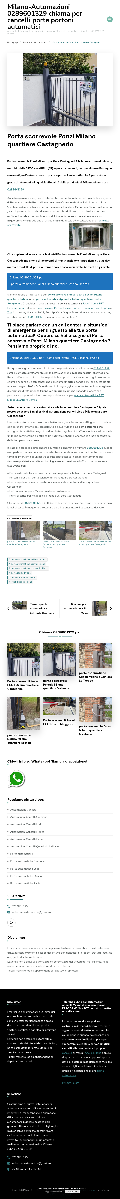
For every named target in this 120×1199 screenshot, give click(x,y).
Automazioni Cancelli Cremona (28, 817)
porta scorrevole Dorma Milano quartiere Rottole (19, 739)
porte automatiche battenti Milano (28, 559)
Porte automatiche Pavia (25, 883)
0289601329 (16, 189)
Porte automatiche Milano (26, 876)
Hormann (87, 308)
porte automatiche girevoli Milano (28, 563)
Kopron (105, 308)
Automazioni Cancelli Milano (27, 832)
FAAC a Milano (92, 1053)
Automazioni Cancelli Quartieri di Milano (34, 846)
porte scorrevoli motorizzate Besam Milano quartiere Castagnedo (56, 544)
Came (94, 303)
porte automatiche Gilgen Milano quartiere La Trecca (95, 676)
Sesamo (48, 308)
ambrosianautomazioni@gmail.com (32, 912)
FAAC (86, 303)
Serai (21, 308)
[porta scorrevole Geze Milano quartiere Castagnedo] (23, 530)
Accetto (72, 1191)
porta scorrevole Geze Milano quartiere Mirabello (95, 730)
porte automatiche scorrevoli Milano (29, 568)
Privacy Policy (70, 1083)
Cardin (76, 308)
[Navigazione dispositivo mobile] (110, 19)
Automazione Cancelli (23, 809)
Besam (67, 308)
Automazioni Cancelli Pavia (26, 839)
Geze (39, 308)
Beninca (12, 308)
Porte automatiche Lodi (24, 868)
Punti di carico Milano (21, 581)
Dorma (58, 308)
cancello (67, 1053)
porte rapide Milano (21, 572)
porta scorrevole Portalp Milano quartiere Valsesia (56, 684)
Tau (9, 312)
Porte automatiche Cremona (27, 861)
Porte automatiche (21, 854)
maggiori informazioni (53, 1192)
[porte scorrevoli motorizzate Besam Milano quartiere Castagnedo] (59, 530)
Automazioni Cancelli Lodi (25, 824)
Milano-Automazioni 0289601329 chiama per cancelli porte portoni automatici (44, 16)
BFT (101, 303)
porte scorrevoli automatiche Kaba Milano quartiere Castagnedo (95, 543)
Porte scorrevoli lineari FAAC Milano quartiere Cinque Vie (23, 685)
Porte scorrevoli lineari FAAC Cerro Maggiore (59, 722)
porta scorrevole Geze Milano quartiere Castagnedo (21, 543)
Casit (97, 308)
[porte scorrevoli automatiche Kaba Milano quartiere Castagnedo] (95, 530)
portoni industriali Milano (23, 577)
